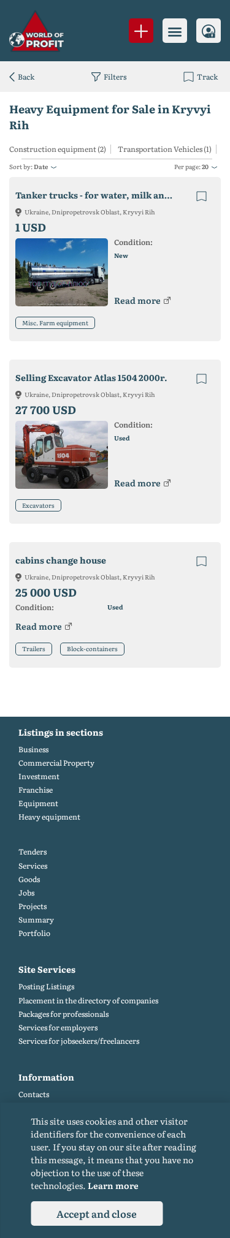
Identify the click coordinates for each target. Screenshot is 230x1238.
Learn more (113, 1185)
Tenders (32, 852)
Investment (38, 776)
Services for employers (58, 1027)
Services (32, 866)
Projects (32, 906)
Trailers (33, 648)
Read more (137, 300)
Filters (115, 76)
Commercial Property (56, 763)
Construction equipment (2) (57, 149)
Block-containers (92, 648)
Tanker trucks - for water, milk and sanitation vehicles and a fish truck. (105, 195)
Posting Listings (46, 986)
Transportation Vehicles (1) (165, 149)
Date (41, 166)
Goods (29, 879)
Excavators (38, 505)
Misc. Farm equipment (55, 322)
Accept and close (96, 1213)
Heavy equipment (49, 817)
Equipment (38, 803)
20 (205, 166)
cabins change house (60, 560)
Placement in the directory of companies (88, 1000)
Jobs (26, 893)
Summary (36, 920)
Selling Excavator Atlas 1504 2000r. (91, 377)
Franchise (35, 790)
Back (26, 76)
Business (33, 749)
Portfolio (34, 933)
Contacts (33, 1094)
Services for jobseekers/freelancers (78, 1041)
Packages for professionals (63, 1014)
